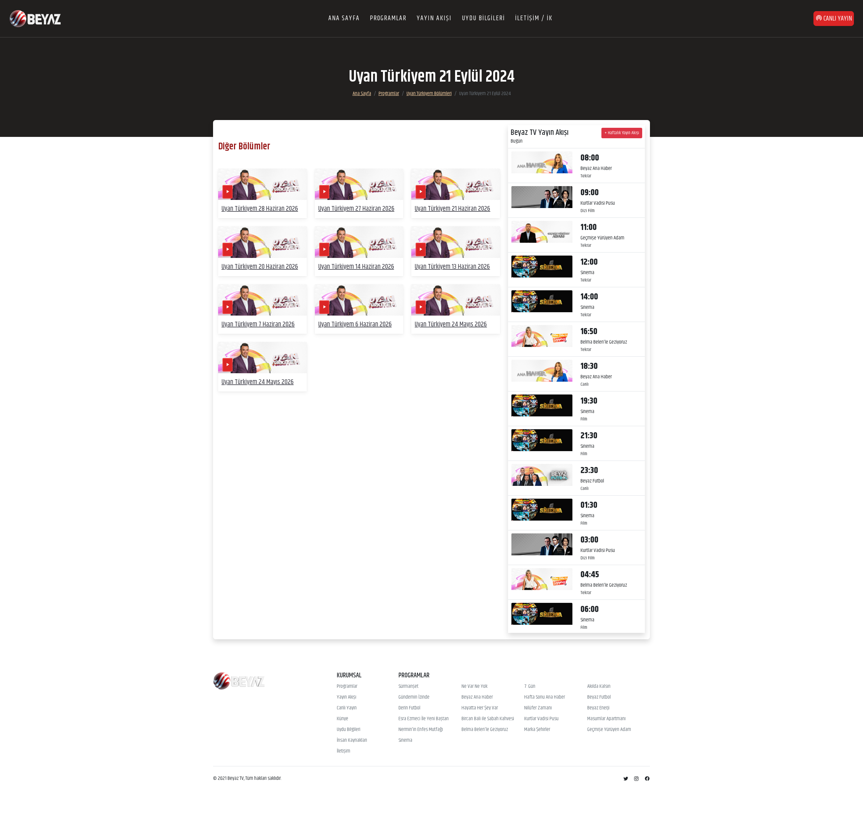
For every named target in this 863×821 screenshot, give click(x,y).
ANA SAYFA (344, 18)
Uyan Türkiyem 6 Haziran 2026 (355, 324)
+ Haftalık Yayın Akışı (621, 133)
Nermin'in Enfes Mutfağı (420, 730)
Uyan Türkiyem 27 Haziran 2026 (356, 209)
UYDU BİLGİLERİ (483, 18)
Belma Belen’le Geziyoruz (485, 730)
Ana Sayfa (362, 93)
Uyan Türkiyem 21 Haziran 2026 (452, 209)
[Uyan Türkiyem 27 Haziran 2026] (359, 184)
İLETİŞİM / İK (534, 18)
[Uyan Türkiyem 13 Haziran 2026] (455, 242)
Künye (342, 719)
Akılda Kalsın (599, 686)
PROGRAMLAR (388, 18)
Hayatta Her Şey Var (480, 708)
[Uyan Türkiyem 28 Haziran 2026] (262, 184)
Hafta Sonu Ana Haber (544, 697)
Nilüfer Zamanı (538, 708)
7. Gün (529, 686)
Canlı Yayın (347, 708)
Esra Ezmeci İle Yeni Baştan (423, 719)
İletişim (343, 751)
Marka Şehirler (537, 730)
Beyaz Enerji (598, 708)
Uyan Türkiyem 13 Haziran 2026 (452, 267)
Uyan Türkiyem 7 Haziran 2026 (258, 324)
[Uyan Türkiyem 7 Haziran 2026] (262, 300)
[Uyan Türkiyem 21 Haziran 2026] (455, 184)
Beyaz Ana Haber (477, 697)
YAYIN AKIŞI (434, 18)
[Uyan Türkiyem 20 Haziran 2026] (262, 242)
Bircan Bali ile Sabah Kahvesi (488, 719)
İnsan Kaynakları (352, 740)
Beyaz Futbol (599, 697)
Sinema (405, 740)
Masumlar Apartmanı (606, 719)
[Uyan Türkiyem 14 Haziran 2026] (359, 242)
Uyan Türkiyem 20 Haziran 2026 (259, 267)
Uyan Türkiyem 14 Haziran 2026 (356, 267)
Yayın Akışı (346, 697)
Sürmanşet (408, 686)
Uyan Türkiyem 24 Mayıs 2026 (451, 324)
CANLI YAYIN (837, 18)
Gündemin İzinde (413, 697)
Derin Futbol (409, 708)
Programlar (389, 93)
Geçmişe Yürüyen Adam (609, 730)
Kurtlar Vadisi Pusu (541, 719)
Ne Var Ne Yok (474, 686)
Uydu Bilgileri (348, 730)
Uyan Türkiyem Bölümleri (429, 93)
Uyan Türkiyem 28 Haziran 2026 (259, 209)
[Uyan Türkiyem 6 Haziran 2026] (359, 300)
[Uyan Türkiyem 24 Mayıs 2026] (455, 300)
